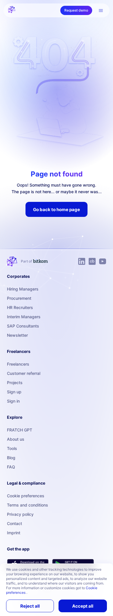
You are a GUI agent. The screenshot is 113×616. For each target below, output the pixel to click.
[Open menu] (100, 10)
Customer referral (23, 373)
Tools (12, 448)
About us (15, 439)
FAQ (11, 466)
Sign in (13, 401)
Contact (14, 523)
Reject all (30, 606)
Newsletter (17, 335)
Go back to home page (56, 209)
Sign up (14, 391)
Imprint (13, 532)
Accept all (82, 606)
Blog (11, 457)
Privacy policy (20, 514)
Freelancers (18, 364)
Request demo (76, 10)
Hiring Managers (23, 288)
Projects (15, 382)
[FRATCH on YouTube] (102, 261)
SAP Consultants (23, 325)
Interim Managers (24, 316)
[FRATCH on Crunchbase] (92, 261)
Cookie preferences (25, 495)
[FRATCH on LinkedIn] (81, 261)
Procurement (19, 298)
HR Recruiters (20, 307)
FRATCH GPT (19, 429)
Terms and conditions (27, 505)
